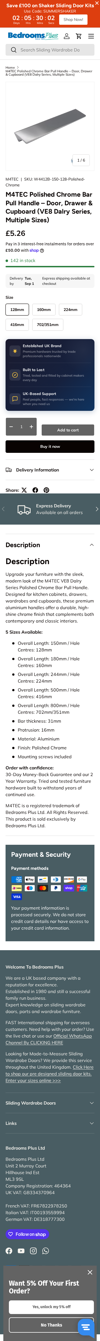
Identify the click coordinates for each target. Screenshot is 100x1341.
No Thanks (51, 1325)
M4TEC (12, 179)
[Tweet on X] (24, 490)
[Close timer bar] (97, 3)
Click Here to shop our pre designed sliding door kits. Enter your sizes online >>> (50, 1073)
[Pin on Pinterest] (46, 490)
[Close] (90, 1272)
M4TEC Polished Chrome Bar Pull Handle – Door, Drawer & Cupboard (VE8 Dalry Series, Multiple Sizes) (49, 73)
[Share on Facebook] (35, 490)
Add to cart (68, 430)
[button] (79, 36)
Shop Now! (73, 19)
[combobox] (50, 50)
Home (10, 67)
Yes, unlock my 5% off (51, 1307)
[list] (50, 126)
